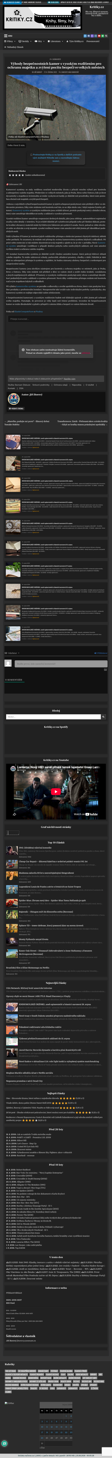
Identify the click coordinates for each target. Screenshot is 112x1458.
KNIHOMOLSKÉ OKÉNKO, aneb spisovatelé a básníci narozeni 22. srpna (47, 481)
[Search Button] (106, 35)
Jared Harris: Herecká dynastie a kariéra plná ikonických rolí (50, 1050)
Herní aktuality (82, 1374)
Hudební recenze (19, 1378)
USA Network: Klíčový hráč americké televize (29, 988)
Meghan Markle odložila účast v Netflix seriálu (29, 1073)
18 (47, 1432)
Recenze (76, 1381)
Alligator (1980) (24, 1182)
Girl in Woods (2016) (26, 1224)
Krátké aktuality (60, 1378)
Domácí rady (43, 1371)
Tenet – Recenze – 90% (77, 1269)
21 (61, 1432)
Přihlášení (102, 653)
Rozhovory (57, 1385)
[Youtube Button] (99, 35)
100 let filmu (11, 1371)
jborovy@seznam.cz (26, 1341)
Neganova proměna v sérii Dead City (24, 1081)
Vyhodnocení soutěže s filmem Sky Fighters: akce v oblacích (44, 1152)
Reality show (66, 1381)
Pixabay (39, 311)
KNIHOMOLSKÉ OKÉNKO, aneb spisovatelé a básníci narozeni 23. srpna (47, 459)
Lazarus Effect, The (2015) (28, 1242)
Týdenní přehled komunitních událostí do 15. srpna (44, 1038)
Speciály (84, 1385)
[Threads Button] (92, 35)
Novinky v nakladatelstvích (16, 1381)
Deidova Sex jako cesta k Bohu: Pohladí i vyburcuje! (40, 1227)
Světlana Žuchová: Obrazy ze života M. (33, 1221)
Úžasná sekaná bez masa (28, 1233)
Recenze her (86, 1381)
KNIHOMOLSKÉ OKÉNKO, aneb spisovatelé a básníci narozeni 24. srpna (47, 438)
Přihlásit (10, 1293)
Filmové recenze (52, 1374)
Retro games (46, 1385)
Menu (10, 35)
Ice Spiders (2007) (24, 1191)
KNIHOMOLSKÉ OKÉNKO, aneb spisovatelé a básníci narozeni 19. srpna (47, 523)
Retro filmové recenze (29, 1385)
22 (66, 1432)
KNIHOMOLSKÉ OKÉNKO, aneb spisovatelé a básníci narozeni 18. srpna (47, 545)
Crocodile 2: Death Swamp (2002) (31, 1179)
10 (42, 1427)
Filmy (10, 41)
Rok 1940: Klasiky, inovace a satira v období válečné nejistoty (49, 1262)
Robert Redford (23, 1170)
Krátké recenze (74, 1378)
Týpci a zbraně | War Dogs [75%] (30, 1188)
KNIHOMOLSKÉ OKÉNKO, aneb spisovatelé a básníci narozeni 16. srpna (47, 587)
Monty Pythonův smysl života (33, 939)
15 (66, 1427)
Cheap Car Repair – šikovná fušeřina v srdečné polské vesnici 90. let (53, 861)
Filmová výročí (81, 1371)
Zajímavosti (56, 59)
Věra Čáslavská (23, 1239)
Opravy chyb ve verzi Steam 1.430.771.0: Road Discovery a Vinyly (38, 996)
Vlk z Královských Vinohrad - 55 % (32, 1230)
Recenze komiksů (12, 1385)
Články (8, 1391)
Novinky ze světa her (38, 1381)
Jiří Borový (38, 72)
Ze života (94, 1388)
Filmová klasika (66, 1371)
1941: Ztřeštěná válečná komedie (35, 848)
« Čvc (42, 1448)
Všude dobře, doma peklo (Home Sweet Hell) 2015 (28, 1103)
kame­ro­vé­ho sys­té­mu (26, 286)
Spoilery (93, 1385)
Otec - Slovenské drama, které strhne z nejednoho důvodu (32, 1098)
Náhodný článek (15, 47)
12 (52, 1427)
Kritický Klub (46, 1378)
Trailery (33, 1388)
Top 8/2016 (20, 1248)
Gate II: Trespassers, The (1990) (64, 1272)
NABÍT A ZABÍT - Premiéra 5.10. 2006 (34, 1137)
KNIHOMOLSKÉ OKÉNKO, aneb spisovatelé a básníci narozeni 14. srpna (47, 630)
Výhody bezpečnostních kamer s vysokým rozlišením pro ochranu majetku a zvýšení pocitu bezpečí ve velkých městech (56, 65)
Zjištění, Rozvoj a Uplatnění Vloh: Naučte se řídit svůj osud (32, 1108)
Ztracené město (24, 1149)
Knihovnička (33, 1378)
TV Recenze (44, 1388)
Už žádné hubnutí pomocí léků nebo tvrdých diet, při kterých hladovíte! (48, 1218)
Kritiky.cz (97, 7)
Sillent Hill (21, 1140)
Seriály (25, 41)
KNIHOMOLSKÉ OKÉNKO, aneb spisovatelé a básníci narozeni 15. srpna (47, 608)
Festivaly (54, 1371)
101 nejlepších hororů (27, 1371)
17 (42, 1432)
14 (61, 1427)
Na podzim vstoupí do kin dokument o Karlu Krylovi (41, 1194)
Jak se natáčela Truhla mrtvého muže (34, 1134)
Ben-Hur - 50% (23, 1197)
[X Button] (85, 35)
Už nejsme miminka (26, 1200)
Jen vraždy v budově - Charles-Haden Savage (81, 1266)
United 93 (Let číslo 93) (27, 1146)
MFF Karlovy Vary (90, 1378)
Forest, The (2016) (25, 1215)
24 (42, 1438)
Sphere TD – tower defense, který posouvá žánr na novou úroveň (51, 925)
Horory (93, 1374)
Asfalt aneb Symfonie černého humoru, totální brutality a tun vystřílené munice (53, 1236)
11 (47, 1427)
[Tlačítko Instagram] (95, 35)
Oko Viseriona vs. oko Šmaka (20, 1272)
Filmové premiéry (36, 1374)
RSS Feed (10, 1303)
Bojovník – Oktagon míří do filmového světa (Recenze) (46, 912)
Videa (52, 1388)
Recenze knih (99, 1381)
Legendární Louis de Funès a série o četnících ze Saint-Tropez (50, 887)
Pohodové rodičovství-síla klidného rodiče (40, 1027)
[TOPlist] (9, 1403)
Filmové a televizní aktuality (16, 1374)
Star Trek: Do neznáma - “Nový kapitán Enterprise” (39, 1173)
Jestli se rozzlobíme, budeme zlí (35, 1269)
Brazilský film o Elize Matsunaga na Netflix (27, 968)
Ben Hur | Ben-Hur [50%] (28, 1203)
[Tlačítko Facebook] (88, 35)
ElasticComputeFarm (24, 311)
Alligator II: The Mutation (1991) (31, 1185)
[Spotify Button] (102, 35)
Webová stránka (17, 408)
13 (57, 1427)
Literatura (56, 41)
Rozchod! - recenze (25, 1155)
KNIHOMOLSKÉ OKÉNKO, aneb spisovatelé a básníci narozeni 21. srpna (47, 502)
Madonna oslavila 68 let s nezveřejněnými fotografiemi (46, 873)
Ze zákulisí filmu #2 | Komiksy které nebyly (37, 1212)
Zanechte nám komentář (70, 72)
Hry (40, 41)
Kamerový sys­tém (21, 210)
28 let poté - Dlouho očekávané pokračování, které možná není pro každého (40, 1112)
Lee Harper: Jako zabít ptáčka (28, 1245)
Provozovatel (92, 41)
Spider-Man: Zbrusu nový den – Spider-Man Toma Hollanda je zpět (52, 900)
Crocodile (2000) (24, 1176)
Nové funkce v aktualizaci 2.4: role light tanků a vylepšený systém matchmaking (59, 1061)
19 (52, 1432)
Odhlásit (18, 1293)
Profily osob (53, 1381)
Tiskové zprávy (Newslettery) (17, 1388)
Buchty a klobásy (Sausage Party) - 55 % (34, 1206)
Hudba (8, 1378)
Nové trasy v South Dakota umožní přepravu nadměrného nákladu (52, 1016)
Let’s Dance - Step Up (26, 1143)
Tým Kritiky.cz (76, 41)
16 (71, 1427)
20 (56, 1432)
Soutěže (76, 1385)
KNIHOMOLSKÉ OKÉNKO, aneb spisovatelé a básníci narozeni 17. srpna (47, 566)
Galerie (70, 1374)
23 (71, 1432)
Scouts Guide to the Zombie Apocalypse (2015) (38, 1209)
